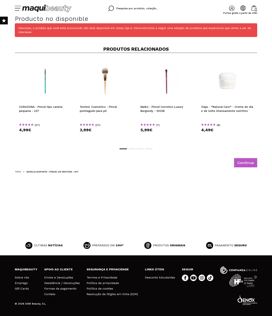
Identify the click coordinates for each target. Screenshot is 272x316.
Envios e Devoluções (58, 277)
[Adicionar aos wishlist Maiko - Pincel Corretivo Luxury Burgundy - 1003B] (166, 61)
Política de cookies (100, 288)
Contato (49, 294)
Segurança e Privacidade (108, 269)
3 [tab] (140, 148)
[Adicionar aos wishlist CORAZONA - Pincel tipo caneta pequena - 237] (45, 61)
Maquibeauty (26, 269)
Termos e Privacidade (102, 277)
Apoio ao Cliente (58, 269)
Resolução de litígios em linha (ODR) (112, 294)
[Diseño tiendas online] (247, 300)
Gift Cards (22, 288)
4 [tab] (148, 148)
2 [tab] (131, 148)
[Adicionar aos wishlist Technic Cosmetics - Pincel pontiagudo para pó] (106, 61)
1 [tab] (123, 148)
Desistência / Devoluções (62, 283)
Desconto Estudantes (160, 277)
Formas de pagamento (60, 288)
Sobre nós (22, 277)
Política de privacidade (103, 283)
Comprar (45, 136)
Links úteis (154, 269)
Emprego (21, 283)
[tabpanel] (45, 100)
